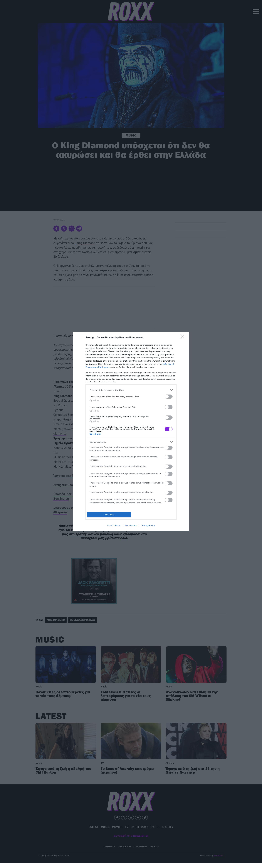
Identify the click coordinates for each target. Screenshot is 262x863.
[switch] (169, 397)
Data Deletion (113, 525)
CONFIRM (109, 515)
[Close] (183, 338)
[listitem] (131, 389)
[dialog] (131, 431)
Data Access (131, 525)
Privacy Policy (148, 525)
